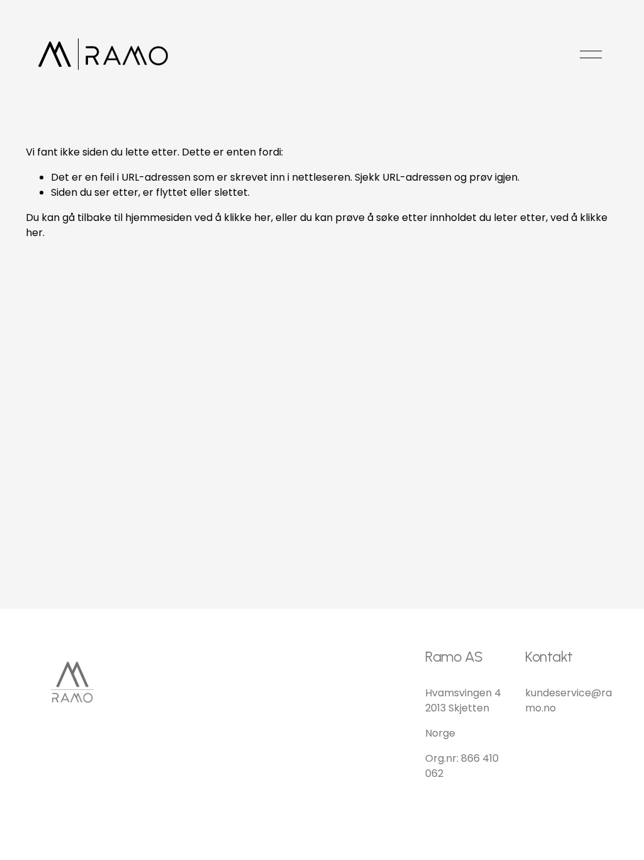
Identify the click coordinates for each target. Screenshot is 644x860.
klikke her (247, 217)
